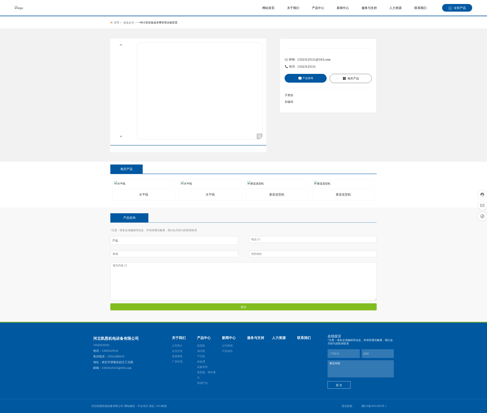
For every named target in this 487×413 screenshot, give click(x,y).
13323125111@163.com (313, 59)
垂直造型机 (276, 194)
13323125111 (306, 66)
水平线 (143, 194)
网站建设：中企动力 (136, 406)
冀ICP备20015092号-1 (374, 406)
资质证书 (128, 22)
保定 (151, 406)
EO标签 (162, 406)
